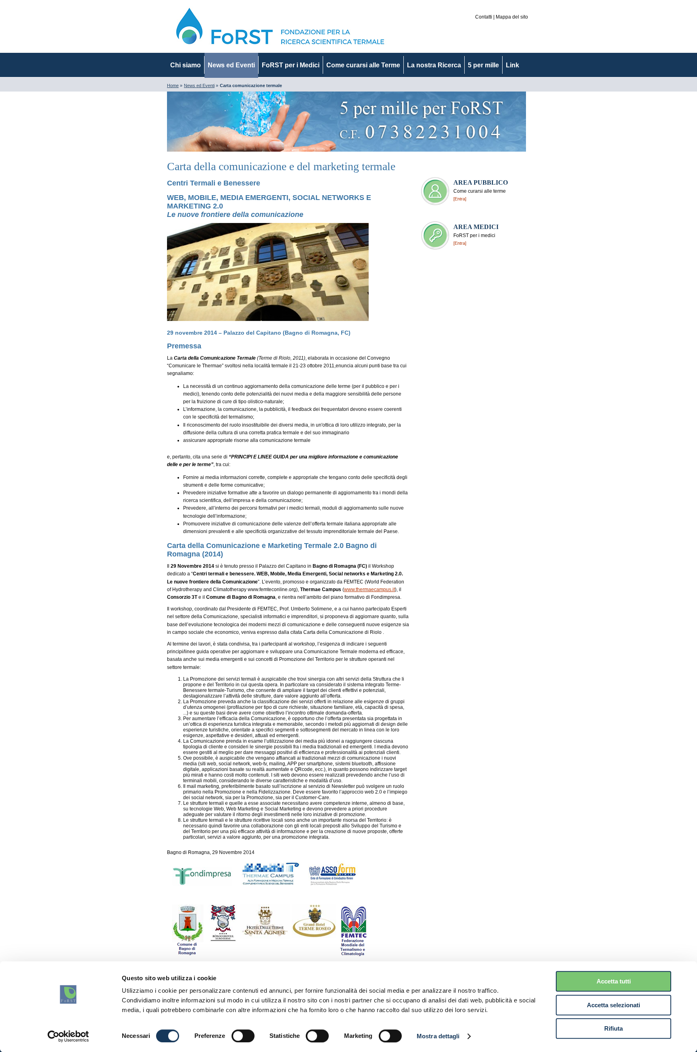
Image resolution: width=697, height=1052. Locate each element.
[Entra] (459, 198)
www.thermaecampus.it (369, 589)
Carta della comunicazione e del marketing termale (281, 166)
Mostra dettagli (438, 1036)
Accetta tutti (614, 981)
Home (173, 85)
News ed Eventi (231, 65)
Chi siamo (185, 65)
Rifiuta (613, 1028)
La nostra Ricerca (434, 65)
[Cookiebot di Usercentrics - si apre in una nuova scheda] (68, 1036)
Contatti (483, 17)
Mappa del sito (512, 17)
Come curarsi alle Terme (363, 65)
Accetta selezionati (613, 1005)
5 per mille (483, 65)
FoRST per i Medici (290, 65)
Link (512, 65)
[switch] (243, 1035)
